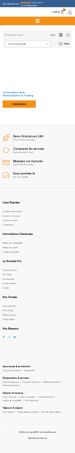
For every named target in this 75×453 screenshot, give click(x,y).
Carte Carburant (9, 397)
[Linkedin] (15, 337)
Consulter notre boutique (12, 211)
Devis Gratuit (8, 310)
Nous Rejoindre (8, 279)
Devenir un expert (10, 220)
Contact (6, 287)
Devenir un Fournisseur (12, 216)
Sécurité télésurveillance (51, 412)
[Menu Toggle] (37, 20)
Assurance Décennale (12, 370)
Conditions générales (11, 251)
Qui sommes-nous (10, 270)
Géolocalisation (9, 319)
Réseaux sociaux (9, 315)
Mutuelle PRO (29, 370)
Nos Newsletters (9, 283)
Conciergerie (8, 224)
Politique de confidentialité (12, 243)
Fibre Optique (8, 412)
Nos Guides (7, 274)
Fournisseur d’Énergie (31, 382)
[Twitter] (9, 337)
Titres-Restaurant (31, 400)
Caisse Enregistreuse (11, 382)
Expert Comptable (27, 397)
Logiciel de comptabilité (12, 400)
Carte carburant (9, 306)
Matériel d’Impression (51, 382)
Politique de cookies (10, 247)
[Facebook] (3, 337)
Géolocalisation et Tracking (27, 412)
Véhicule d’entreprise (11, 385)
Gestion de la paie (45, 397)
